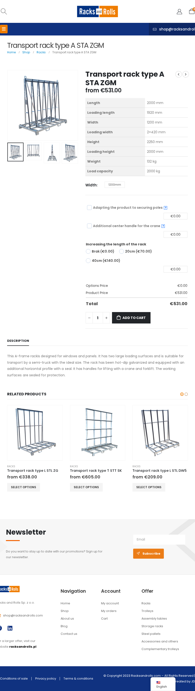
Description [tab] (18, 340)
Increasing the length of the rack (116, 244)
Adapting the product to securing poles (129, 207)
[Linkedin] (10, 628)
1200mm (114, 185)
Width (91, 185)
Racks (11, 466)
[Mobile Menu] (4, 29)
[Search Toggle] (3, 11)
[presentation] (13, 105)
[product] (34, 432)
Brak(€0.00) (103, 251)
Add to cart (134, 317)
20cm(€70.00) (138, 251)
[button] (182, 394)
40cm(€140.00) (106, 260)
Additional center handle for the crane (128, 226)
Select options (23, 487)
